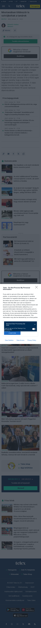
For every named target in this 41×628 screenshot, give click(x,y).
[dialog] (20, 314)
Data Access (20, 340)
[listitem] (19, 324)
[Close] (37, 288)
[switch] (33, 329)
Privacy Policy (31, 340)
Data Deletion (9, 340)
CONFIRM (12, 333)
